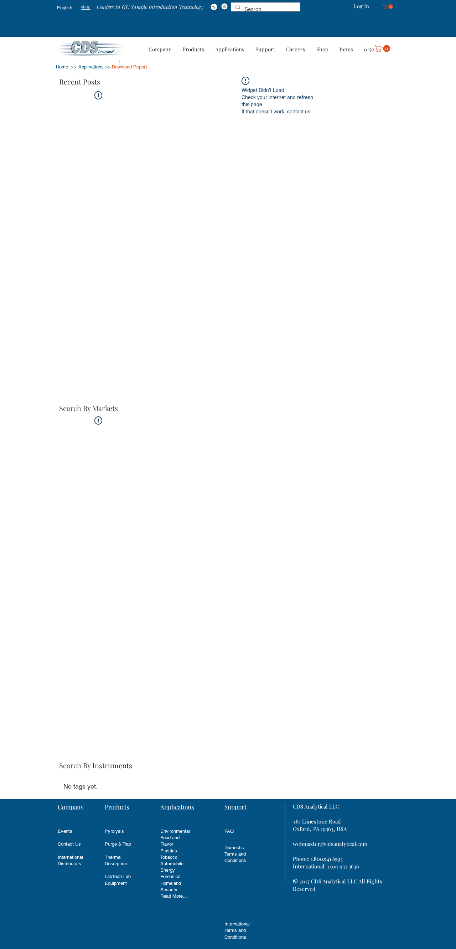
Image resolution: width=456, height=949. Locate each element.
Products (117, 807)
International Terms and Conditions (237, 930)
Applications (177, 807)
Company (71, 807)
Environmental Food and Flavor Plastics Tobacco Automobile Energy (175, 851)
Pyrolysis (114, 831)
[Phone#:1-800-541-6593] (214, 7)
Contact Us (69, 844)
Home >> (66, 67)
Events (65, 831)
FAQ (229, 831)
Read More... (173, 896)
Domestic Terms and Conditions (235, 854)
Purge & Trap (118, 844)
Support (235, 807)
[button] (388, 6)
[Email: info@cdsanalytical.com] (224, 6)
